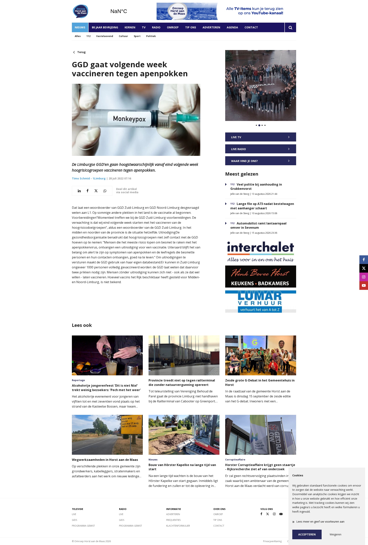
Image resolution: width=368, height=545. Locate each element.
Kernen (130, 27)
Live (74, 514)
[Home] (88, 11)
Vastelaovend (104, 36)
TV (143, 27)
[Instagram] (274, 514)
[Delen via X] (96, 191)
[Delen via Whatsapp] (105, 191)
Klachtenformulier (178, 525)
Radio (156, 27)
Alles (78, 36)
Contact (251, 27)
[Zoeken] (290, 27)
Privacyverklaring (272, 541)
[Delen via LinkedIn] (79, 191)
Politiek (151, 36)
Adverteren (211, 27)
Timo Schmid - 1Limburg (89, 178)
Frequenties (173, 520)
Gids (74, 520)
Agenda (232, 27)
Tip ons (190, 27)
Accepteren (307, 534)
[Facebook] (261, 514)
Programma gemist (83, 525)
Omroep (173, 27)
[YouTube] (281, 514)
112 (88, 36)
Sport (137, 36)
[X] (267, 514)
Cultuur (123, 36)
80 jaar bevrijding (105, 27)
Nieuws (80, 27)
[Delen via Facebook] (87, 191)
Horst (128, 11)
